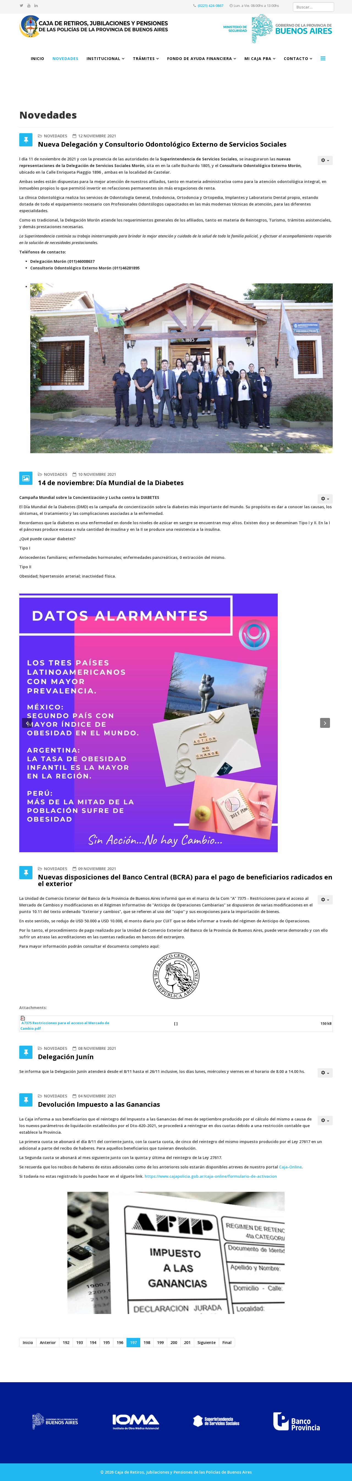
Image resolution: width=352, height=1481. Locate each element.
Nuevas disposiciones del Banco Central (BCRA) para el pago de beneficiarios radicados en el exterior (185, 880)
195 (106, 1342)
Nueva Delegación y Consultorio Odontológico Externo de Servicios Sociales (162, 144)
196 (120, 1342)
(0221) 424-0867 (210, 5)
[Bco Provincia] (297, 1421)
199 (160, 1342)
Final (227, 1342)
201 (187, 1342)
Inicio (37, 58)
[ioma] (136, 1421)
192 (66, 1342)
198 (147, 1342)
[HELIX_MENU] (323, 58)
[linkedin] (36, 5)
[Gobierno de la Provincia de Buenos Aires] (55, 1421)
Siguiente (206, 1342)
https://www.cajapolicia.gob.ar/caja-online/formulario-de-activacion (211, 1176)
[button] (27, 723)
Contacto (296, 58)
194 (93, 1342)
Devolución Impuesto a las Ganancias (99, 1104)
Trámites (144, 58)
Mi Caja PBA (257, 58)
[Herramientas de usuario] (325, 160)
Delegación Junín (66, 1056)
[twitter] (21, 5)
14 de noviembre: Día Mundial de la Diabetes (111, 482)
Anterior (48, 1342)
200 (173, 1342)
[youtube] (29, 5)
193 (79, 1342)
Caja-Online (290, 1167)
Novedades (65, 58)
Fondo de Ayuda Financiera (199, 58)
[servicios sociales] (216, 1421)
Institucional (103, 58)
